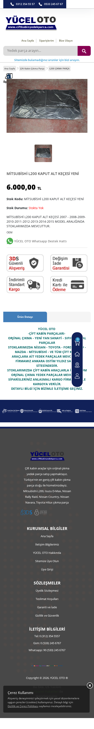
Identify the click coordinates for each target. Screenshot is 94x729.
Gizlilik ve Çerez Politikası (23, 706)
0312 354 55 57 (25, 4)
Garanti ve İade (47, 607)
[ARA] (84, 51)
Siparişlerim (46, 40)
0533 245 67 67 (53, 4)
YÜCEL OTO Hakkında (47, 553)
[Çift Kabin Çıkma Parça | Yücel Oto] (47, 22)
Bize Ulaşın (66, 40)
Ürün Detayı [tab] (25, 317)
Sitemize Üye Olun (47, 561)
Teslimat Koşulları (47, 599)
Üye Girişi (47, 569)
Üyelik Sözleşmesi (47, 591)
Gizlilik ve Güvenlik (47, 615)
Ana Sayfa (27, 40)
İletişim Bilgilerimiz (47, 544)
